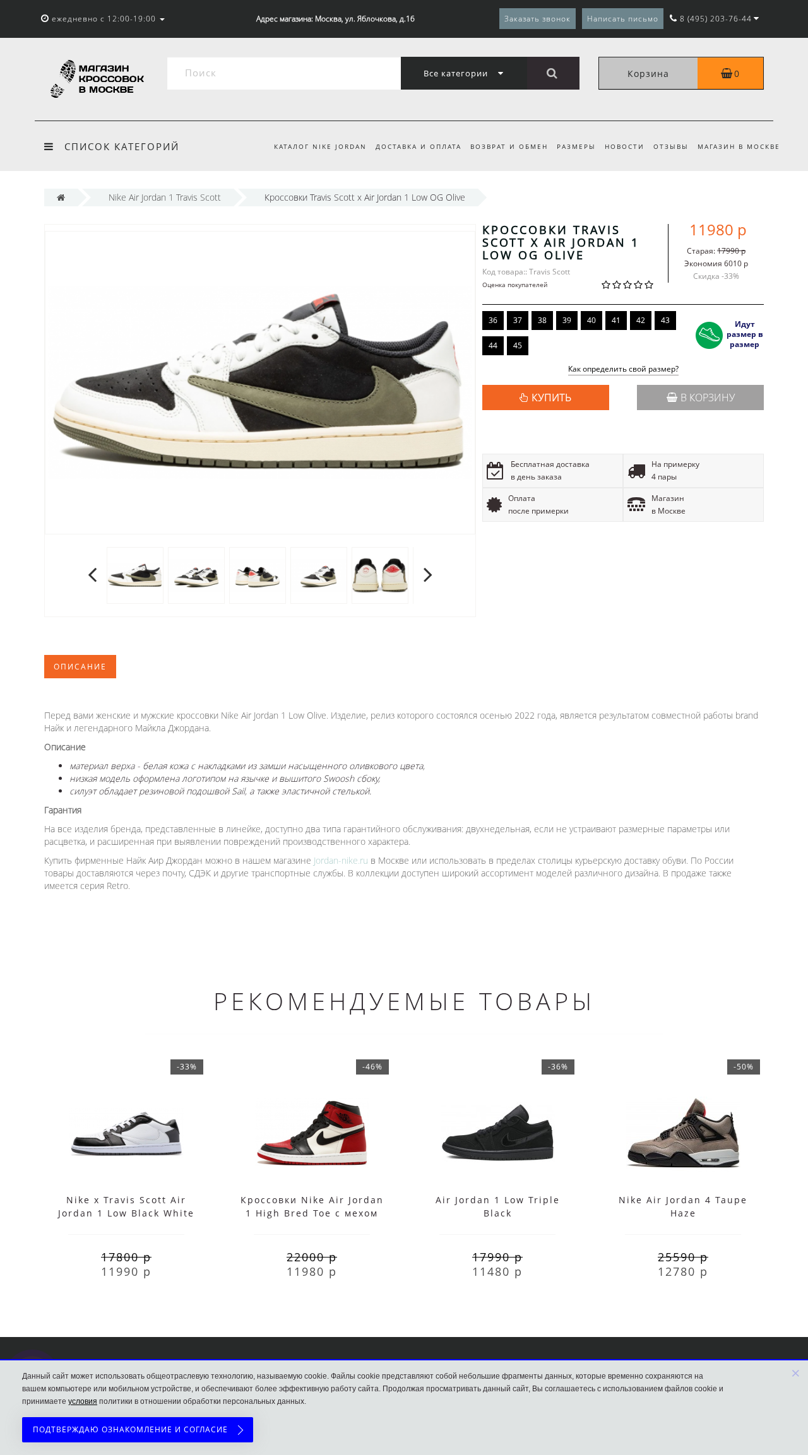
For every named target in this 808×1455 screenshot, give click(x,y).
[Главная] (61, 197)
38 (542, 320)
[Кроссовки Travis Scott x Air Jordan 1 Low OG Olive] (135, 574)
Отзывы (671, 146)
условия (82, 1401)
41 (616, 320)
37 (517, 320)
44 (493, 345)
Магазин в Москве (739, 146)
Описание (80, 666)
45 (517, 345)
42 (640, 320)
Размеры (576, 146)
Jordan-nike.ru (341, 860)
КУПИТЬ (551, 397)
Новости (625, 146)
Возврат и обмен (509, 146)
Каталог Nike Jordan (320, 146)
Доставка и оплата (418, 146)
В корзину (707, 397)
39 (566, 320)
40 (591, 320)
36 (493, 320)
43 (665, 320)
